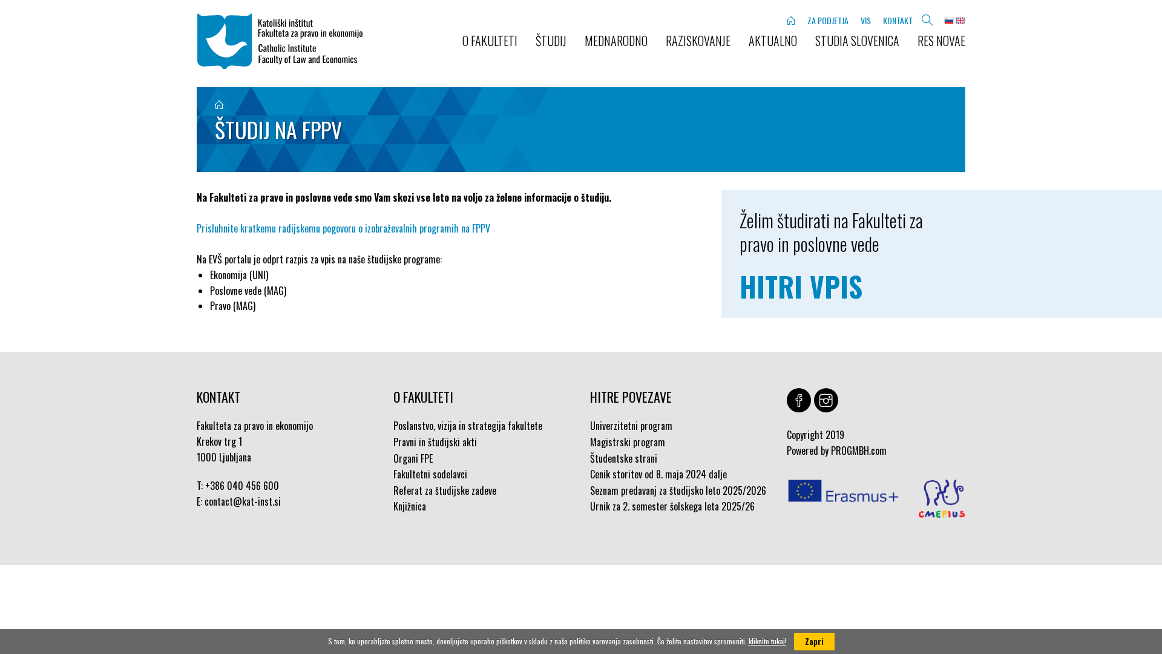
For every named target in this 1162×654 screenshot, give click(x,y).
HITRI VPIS (801, 286)
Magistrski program (627, 442)
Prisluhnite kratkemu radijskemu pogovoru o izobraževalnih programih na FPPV (343, 228)
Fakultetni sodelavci (430, 474)
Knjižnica (409, 506)
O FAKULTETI (489, 40)
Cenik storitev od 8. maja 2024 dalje (658, 474)
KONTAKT (898, 20)
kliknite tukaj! (768, 641)
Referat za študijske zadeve (444, 490)
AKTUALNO (773, 40)
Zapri (814, 641)
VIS (866, 20)
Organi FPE (413, 458)
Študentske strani (623, 458)
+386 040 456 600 (242, 485)
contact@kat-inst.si (243, 501)
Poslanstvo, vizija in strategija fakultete (467, 425)
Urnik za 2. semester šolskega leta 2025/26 (672, 506)
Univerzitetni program (631, 425)
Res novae (941, 40)
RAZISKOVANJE (698, 40)
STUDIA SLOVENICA (857, 40)
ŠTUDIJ (551, 40)
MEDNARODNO (616, 40)
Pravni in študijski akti (435, 442)
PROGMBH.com (859, 450)
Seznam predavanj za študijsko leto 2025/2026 (678, 490)
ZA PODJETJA (828, 20)
